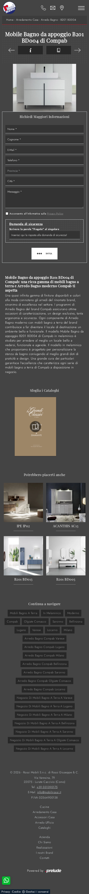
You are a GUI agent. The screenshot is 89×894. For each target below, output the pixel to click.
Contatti (44, 858)
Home (9, 20)
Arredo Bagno (49, 20)
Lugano (21, 630)
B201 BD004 (68, 20)
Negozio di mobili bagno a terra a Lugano (45, 706)
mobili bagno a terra (23, 613)
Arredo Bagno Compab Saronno (44, 672)
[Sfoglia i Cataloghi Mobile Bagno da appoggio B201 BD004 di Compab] (58, 50)
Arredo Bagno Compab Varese (44, 638)
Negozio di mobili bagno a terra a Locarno (44, 748)
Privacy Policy (55, 213)
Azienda (44, 837)
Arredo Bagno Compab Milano (44, 655)
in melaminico (52, 613)
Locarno (52, 630)
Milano (68, 630)
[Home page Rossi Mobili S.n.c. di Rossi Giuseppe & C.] (9, 8)
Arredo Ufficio (44, 823)
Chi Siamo (44, 842)
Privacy (5, 892)
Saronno (58, 621)
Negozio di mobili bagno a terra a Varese (44, 698)
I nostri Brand (44, 853)
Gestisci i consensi (37, 892)
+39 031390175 (47, 787)
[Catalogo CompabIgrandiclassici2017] (35, 427)
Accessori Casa (45, 817)
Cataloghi (44, 828)
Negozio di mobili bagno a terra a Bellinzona (44, 723)
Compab (12, 621)
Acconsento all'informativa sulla (36, 213)
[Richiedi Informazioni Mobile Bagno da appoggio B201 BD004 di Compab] (30, 50)
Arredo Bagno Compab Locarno (44, 689)
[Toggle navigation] (81, 8)
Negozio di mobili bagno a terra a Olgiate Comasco (44, 740)
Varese (36, 630)
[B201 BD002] (77, 50)
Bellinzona (75, 621)
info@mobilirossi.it (49, 792)
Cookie (16, 892)
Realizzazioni (44, 848)
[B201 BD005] (11, 50)
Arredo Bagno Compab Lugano (44, 647)
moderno (73, 613)
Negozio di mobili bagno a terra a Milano (44, 715)
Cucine (44, 807)
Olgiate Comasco (35, 621)
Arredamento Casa (27, 20)
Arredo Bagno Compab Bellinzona (44, 664)
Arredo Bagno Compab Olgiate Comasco (44, 681)
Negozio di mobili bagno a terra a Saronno (44, 732)
